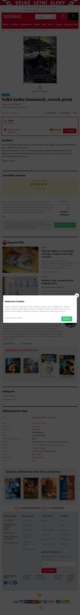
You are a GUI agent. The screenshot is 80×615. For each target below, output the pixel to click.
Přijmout (66, 319)
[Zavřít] (77, 295)
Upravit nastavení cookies (13, 318)
